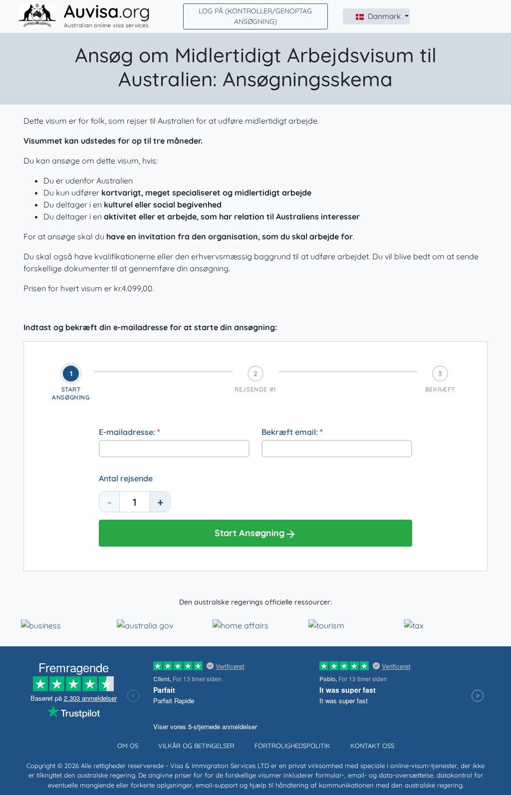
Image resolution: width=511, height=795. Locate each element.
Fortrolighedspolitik (292, 746)
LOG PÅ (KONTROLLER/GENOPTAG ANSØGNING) (255, 16)
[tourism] (326, 624)
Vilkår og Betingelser (196, 746)
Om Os (127, 746)
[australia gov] (145, 624)
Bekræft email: (292, 432)
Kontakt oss (372, 746)
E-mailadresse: (129, 432)
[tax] (414, 624)
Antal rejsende (126, 478)
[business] (41, 624)
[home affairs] (240, 624)
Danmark (385, 16)
